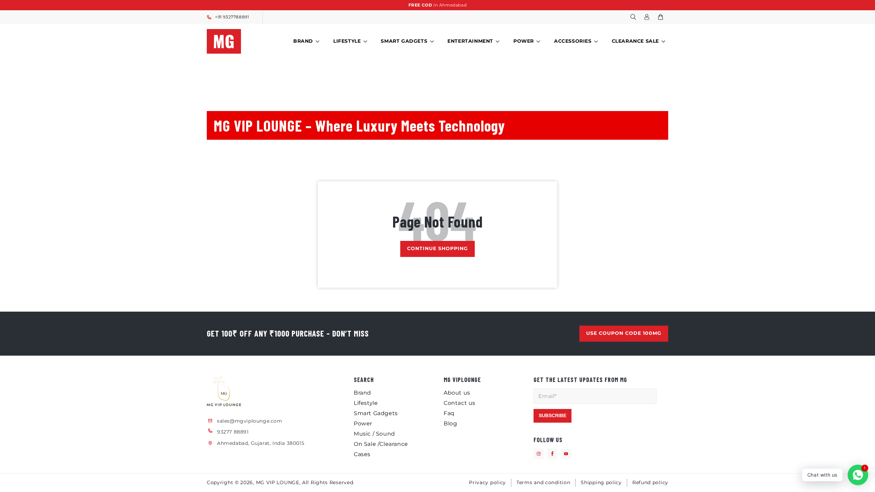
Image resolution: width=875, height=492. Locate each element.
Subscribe (552, 415)
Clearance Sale (635, 41)
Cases (362, 454)
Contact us (459, 403)
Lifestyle (347, 41)
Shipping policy (601, 482)
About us (457, 393)
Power (523, 41)
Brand (303, 41)
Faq (449, 413)
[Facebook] (552, 454)
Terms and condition (543, 482)
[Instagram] (539, 454)
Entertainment (470, 41)
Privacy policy (487, 482)
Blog (450, 423)
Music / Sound (374, 433)
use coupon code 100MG (623, 333)
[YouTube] (566, 454)
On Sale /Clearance (381, 444)
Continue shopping (437, 248)
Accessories (573, 41)
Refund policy (650, 482)
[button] (633, 17)
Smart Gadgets (404, 41)
